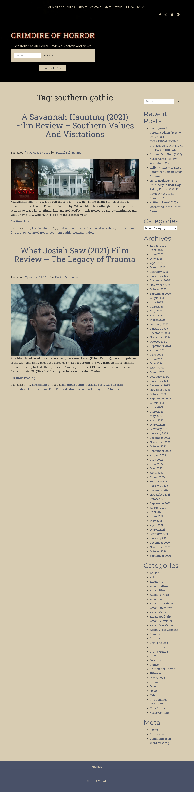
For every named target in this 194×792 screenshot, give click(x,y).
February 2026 (159, 272)
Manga (154, 686)
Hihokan (156, 673)
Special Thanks (97, 781)
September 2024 (160, 346)
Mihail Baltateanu (68, 152)
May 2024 (156, 363)
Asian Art (156, 581)
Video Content (159, 712)
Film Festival (126, 228)
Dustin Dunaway (66, 277)
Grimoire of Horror (53, 35)
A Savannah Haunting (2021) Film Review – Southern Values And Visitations (75, 125)
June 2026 (156, 254)
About (83, 7)
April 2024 (157, 368)
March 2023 (157, 424)
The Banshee (40, 228)
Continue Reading (23, 221)
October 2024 (158, 341)
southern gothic (61, 232)
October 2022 (158, 446)
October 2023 (158, 394)
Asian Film (157, 590)
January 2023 (159, 433)
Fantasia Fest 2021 (98, 384)
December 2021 (159, 490)
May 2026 (156, 258)
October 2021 (158, 499)
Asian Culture (159, 586)
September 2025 (160, 293)
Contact (95, 7)
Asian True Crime (162, 625)
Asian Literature (161, 608)
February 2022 (159, 481)
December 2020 (160, 542)
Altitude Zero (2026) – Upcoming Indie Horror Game (165, 207)
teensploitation (83, 232)
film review (18, 232)
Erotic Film (157, 647)
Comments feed (160, 738)
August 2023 (158, 403)
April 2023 (157, 420)
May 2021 (156, 521)
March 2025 (157, 320)
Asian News (158, 612)
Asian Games (158, 599)
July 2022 (156, 459)
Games (154, 664)
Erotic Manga (159, 651)
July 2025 (156, 302)
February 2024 (159, 376)
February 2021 (159, 534)
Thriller (113, 389)
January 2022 (159, 486)
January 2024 (159, 381)
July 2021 (156, 512)
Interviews (157, 678)
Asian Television (161, 621)
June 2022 (156, 464)
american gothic (73, 384)
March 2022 (157, 477)
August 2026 (158, 245)
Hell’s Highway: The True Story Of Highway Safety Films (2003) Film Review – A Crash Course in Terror (166, 189)
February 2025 (159, 324)
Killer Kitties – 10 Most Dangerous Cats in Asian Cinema (166, 172)
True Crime (157, 708)
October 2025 (158, 289)
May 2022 (156, 468)
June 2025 (156, 306)
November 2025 (160, 285)
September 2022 (160, 451)
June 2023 (156, 411)
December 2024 (160, 333)
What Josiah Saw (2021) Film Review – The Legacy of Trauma (74, 254)
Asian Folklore (160, 594)
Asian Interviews (162, 603)
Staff (107, 7)
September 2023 (160, 398)
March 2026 (157, 267)
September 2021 (160, 503)
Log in (154, 730)
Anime (154, 573)
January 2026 (159, 276)
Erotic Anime (159, 643)
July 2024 (156, 355)
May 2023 (156, 416)
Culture (155, 638)
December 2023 (160, 385)
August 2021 (158, 507)
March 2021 (157, 529)
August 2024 (158, 350)
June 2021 (156, 516)
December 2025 (160, 280)
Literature (156, 682)
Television (157, 695)
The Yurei (156, 704)
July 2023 (156, 407)
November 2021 (160, 494)
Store (118, 7)
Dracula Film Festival (100, 228)
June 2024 (157, 359)
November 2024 (160, 337)
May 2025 (156, 311)
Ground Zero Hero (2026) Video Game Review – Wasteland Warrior (166, 158)
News (153, 691)
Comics (155, 634)
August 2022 (158, 455)
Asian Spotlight (160, 616)
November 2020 (160, 547)
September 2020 (160, 555)
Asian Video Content (164, 629)
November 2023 (160, 389)
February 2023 (159, 429)
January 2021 (159, 538)
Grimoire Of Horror (61, 7)
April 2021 (156, 525)
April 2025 (157, 315)
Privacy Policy (135, 7)
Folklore (155, 660)
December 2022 (160, 438)
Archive (97, 766)
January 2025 (159, 328)
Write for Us (53, 68)
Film (27, 228)
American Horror (73, 228)
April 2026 (157, 263)
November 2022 (160, 442)
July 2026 (156, 250)
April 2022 (157, 472)
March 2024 (158, 372)
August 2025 (158, 298)
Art (152, 577)
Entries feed (158, 734)
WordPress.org (159, 743)
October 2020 (158, 551)
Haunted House (38, 232)
